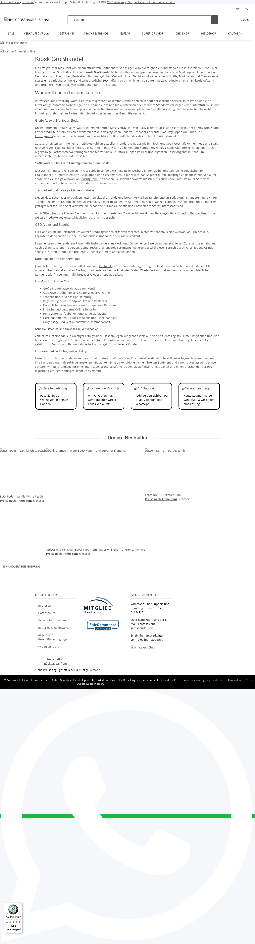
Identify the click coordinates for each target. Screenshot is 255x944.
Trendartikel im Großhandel (53, 202)
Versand (94, 670)
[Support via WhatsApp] (143, 647)
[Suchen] (214, 19)
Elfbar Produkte (53, 213)
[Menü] (20, 904)
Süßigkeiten (147, 128)
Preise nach (8, 501)
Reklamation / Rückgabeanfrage (56, 661)
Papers (80, 243)
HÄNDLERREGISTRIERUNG (21, 566)
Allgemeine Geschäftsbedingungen (53, 637)
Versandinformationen (53, 620)
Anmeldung (25, 501)
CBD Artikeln (199, 232)
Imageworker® (213, 680)
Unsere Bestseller (127, 437)
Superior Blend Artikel (192, 213)
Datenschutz (46, 613)
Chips (192, 132)
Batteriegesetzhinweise (53, 628)
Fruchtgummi (44, 136)
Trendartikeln (126, 143)
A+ (237, 8)
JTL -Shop (247, 680)
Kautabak (105, 266)
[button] (227, 20)
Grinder (209, 247)
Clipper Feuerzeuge (69, 247)
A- (247, 8)
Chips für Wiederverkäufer (198, 175)
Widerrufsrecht (48, 646)
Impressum (45, 605)
